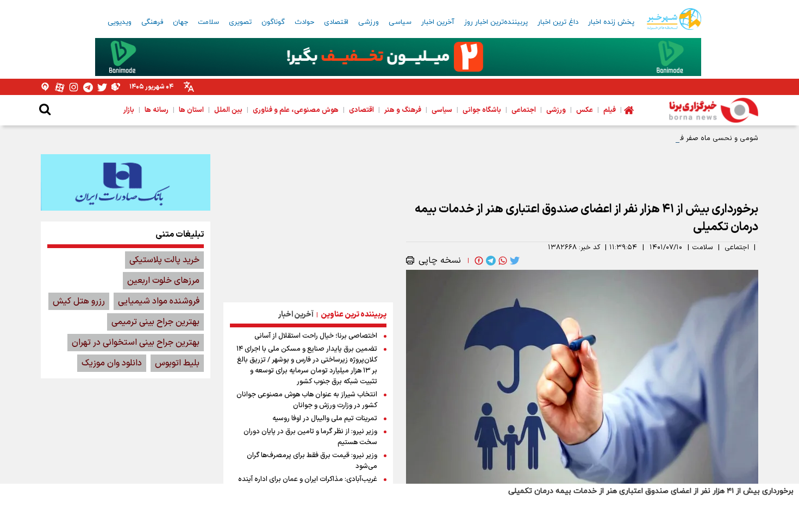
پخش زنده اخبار (611, 22)
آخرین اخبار (437, 22)
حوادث (304, 22)
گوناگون (273, 22)
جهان (180, 22)
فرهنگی (152, 22)
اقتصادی (336, 22)
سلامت (208, 22)
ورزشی (368, 22)
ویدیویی (120, 22)
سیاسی (400, 22)
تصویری (240, 22)
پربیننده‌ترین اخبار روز (496, 22)
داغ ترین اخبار (558, 22)
